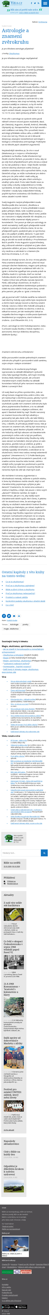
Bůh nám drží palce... (18, 772)
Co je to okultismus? (15, 581)
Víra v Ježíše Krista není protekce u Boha (26, 715)
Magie (6, 657)
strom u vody (17, 840)
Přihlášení (9, 877)
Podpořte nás (7, 1292)
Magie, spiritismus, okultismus (17, 660)
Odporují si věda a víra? (19, 745)
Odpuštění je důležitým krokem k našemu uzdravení (14, 1170)
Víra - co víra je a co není (20, 704)
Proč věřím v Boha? (18, 756)
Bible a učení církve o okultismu (20, 589)
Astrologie (14, 624)
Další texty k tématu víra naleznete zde (25, 731)
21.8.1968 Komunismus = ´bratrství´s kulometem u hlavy (12, 989)
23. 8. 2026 (7, 866)
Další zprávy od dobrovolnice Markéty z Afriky (13, 1040)
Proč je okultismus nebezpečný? (20, 593)
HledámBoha (12, 1267)
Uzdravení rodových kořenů (16, 663)
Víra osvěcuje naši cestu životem (23, 709)
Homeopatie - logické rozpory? (17, 666)
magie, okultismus (11, 629)
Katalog (4, 1298)
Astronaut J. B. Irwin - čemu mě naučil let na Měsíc (26, 782)
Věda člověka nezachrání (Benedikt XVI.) (25, 816)
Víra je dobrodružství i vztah (21, 681)
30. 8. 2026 (16, 866)
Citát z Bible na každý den (29, 12)
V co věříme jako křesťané (11, 1300)
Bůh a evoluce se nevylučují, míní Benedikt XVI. (26, 762)
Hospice (14, 1264)
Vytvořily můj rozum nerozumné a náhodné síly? (27, 791)
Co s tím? (10, 605)
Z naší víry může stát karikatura (13, 904)
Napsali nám (6, 1290)
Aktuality (9, 894)
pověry (25, 624)
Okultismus (14, 53)
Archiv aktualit (9, 1130)
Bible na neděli (12, 862)
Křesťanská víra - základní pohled (23, 699)
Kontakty (5, 1284)
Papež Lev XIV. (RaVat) (26, 1264)
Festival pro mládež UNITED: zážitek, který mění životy (13, 1093)
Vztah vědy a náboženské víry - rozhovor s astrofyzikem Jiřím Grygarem (26, 811)
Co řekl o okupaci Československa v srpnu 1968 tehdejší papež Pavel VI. (13, 947)
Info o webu (6, 1287)
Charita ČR (6, 1264)
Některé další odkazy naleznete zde (31, 1267)
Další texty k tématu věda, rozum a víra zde (26, 823)
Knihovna (42, 22)
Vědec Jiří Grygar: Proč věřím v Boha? (24, 724)
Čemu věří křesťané (18, 690)
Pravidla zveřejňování (10, 1295)
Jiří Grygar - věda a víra (19, 740)
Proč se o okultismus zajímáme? (20, 585)
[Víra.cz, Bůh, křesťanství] (12, 4)
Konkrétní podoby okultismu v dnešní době (25, 601)
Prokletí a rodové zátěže (17, 597)
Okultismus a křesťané (13, 655)
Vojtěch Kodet (7, 26)
